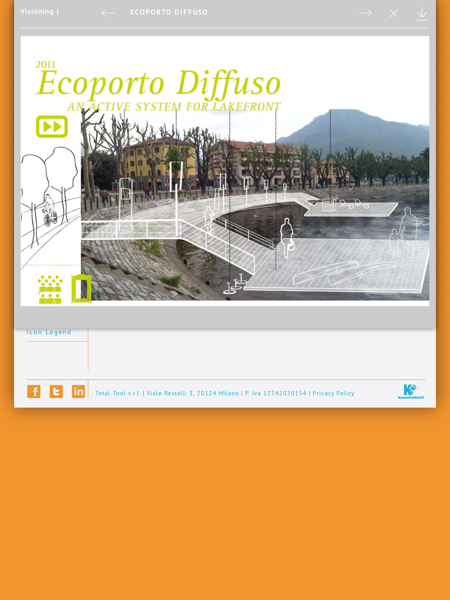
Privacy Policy (334, 393)
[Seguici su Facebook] (34, 391)
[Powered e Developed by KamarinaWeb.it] (411, 391)
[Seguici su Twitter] (56, 391)
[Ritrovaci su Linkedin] (78, 391)
